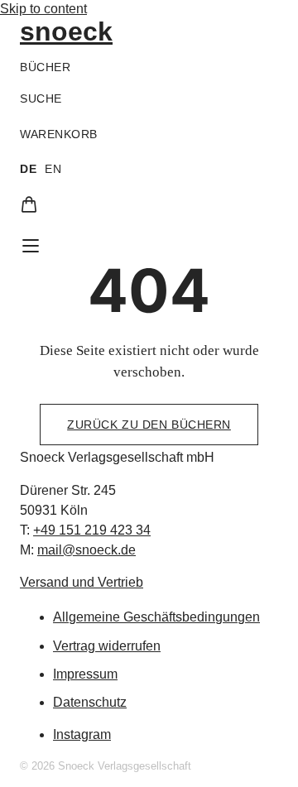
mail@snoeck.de (86, 550)
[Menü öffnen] (30, 246)
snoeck (66, 31)
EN (53, 169)
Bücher (45, 67)
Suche (41, 98)
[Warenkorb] (29, 204)
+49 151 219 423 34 (92, 530)
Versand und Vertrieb (81, 582)
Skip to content (43, 9)
